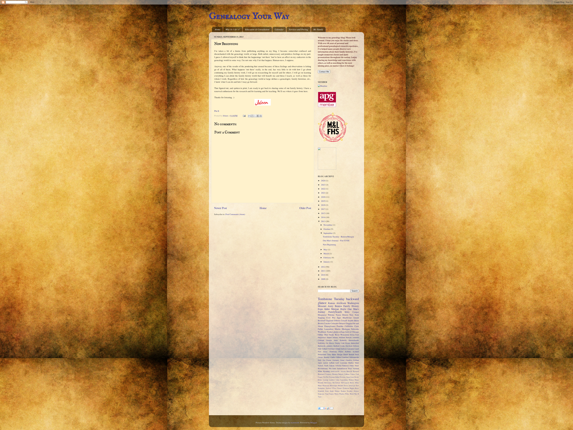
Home (217, 29)
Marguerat (322, 314)
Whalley (342, 394)
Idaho (327, 309)
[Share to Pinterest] (260, 115)
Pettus (352, 365)
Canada (327, 323)
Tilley (329, 354)
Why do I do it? (232, 29)
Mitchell (340, 385)
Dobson (356, 346)
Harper (329, 337)
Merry (352, 383)
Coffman (346, 374)
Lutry (337, 380)
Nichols (320, 365)
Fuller (320, 329)
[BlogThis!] (252, 115)
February (328, 257)
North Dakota (329, 365)
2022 (323, 188)
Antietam (355, 337)
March (326, 253)
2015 (323, 213)
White (320, 371)
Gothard (325, 348)
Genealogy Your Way (249, 16)
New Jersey (323, 351)
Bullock (340, 374)
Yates (319, 397)
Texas (350, 368)
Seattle (350, 320)
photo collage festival (343, 331)
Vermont (356, 368)
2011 (323, 270)
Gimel (342, 360)
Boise (356, 320)
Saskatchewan (342, 368)
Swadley (349, 391)
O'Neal (334, 388)
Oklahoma (333, 351)
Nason (338, 314)
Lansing (325, 380)
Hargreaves (322, 337)
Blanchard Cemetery (324, 374)
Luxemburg (344, 380)
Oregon (349, 323)
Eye (324, 360)
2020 (323, 197)
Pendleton (346, 388)
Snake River (334, 334)
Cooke (342, 346)
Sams (334, 368)
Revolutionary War (325, 368)
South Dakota (334, 391)
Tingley (337, 343)
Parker (341, 351)
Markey (351, 363)
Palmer (339, 388)
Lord (337, 363)
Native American (349, 385)
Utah (342, 343)
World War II (354, 394)
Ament (356, 317)
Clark (356, 326)
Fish (319, 348)
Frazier (328, 360)
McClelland (336, 383)
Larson (325, 363)
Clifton (338, 357)
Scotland (356, 351)
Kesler (357, 377)
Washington (353, 303)
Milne (357, 383)
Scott (327, 391)
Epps (339, 317)
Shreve (331, 343)
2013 (323, 221)
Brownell (322, 320)
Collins (352, 374)
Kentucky (343, 340)
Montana (342, 337)
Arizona (343, 371)
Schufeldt (321, 391)
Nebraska (355, 329)
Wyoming (326, 371)
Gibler (320, 334)
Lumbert (332, 380)
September (328, 233)
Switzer (356, 391)
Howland (331, 348)
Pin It (216, 110)
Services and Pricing (298, 29)
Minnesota (325, 385)
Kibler (320, 380)
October (327, 229)
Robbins (348, 351)
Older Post (305, 208)
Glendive (349, 360)
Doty (319, 360)
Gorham (356, 360)
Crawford (345, 357)
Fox (327, 377)
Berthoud (356, 371)
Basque (339, 354)
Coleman (321, 340)
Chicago (355, 331)
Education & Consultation (257, 29)
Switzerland (322, 354)
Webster (331, 314)
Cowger (355, 312)
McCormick (345, 383)
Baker (334, 354)
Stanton (343, 391)
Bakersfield (355, 343)
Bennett (351, 354)
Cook (357, 374)
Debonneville (354, 357)
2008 (323, 279)
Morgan (335, 309)
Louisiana (343, 363)
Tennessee (321, 394)
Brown (321, 323)
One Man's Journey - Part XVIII (336, 240)
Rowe (357, 388)
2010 (323, 274)
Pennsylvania (329, 326)
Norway (328, 388)
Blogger (313, 422)
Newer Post (220, 208)
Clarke (332, 357)
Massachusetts (354, 340)
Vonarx (331, 394)
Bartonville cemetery (325, 346)
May (326, 249)
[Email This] (249, 115)
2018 (323, 205)
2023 (323, 184)
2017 (323, 209)
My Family (318, 29)
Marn (357, 363)
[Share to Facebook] (257, 115)
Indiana (335, 337)
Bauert (345, 354)
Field (357, 334)
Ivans (352, 377)
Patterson (345, 365)
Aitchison (341, 303)
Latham (331, 363)
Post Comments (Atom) (235, 214)
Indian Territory (340, 377)
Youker (330, 331)
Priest (357, 365)
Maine (357, 380)
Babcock (349, 371)
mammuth (295, 422)
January (327, 261)
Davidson (349, 346)
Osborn (337, 320)
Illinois (345, 314)
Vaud (326, 394)
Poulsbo (340, 326)
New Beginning (329, 244)
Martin (337, 329)
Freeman (332, 377)
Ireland (337, 348)
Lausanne (350, 348)
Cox (324, 377)
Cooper (320, 377)
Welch (336, 394)
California (349, 326)
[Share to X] (255, 115)
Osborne (338, 365)
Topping (321, 317)
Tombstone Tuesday (331, 299)
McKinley (321, 343)
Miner (320, 385)
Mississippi (333, 385)
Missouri (322, 306)
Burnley (326, 357)
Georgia (329, 340)
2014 (323, 217)
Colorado (334, 323)
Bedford (336, 346)
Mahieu (351, 380)
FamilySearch (335, 311)
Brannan (335, 374)
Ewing (352, 334)
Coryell (344, 320)
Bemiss (338, 306)
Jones (336, 340)
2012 (323, 266)
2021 (323, 192)
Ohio (326, 334)
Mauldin (320, 383)
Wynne (347, 343)
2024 (323, 180)
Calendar (279, 29)
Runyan (349, 337)
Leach (357, 348)
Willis (347, 394)
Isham (348, 377)
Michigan (346, 329)
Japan (320, 363)
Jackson (344, 348)
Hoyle (343, 309)
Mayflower (347, 317)
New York (354, 314)
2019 (323, 201)
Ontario (342, 323)
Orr (327, 343)
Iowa (347, 311)
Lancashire (328, 329)
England (329, 320)
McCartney (328, 383)
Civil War (330, 317)
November (328, 225)
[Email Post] (244, 115)
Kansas (331, 303)
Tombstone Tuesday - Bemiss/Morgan (338, 236)
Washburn (322, 331)
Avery (330, 306)
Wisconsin (344, 334)
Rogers (352, 388)
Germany (335, 360)
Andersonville (335, 371)
